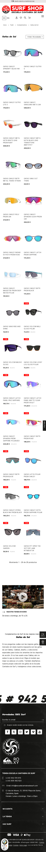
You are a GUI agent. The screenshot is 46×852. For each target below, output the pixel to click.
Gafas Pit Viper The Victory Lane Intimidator (32, 548)
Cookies (16, 845)
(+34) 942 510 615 (13, 778)
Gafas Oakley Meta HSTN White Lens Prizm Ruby (11, 140)
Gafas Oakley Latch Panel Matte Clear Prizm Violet (32, 400)
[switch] (5, 848)
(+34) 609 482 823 (14, 781)
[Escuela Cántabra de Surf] (23, 9)
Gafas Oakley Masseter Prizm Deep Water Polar (12, 290)
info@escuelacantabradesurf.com (24, 786)
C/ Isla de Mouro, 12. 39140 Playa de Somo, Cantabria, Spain (23, 791)
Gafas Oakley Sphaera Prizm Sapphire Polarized (11, 438)
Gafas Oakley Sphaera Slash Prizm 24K (33, 216)
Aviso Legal (23, 845)
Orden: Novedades (34, 37)
